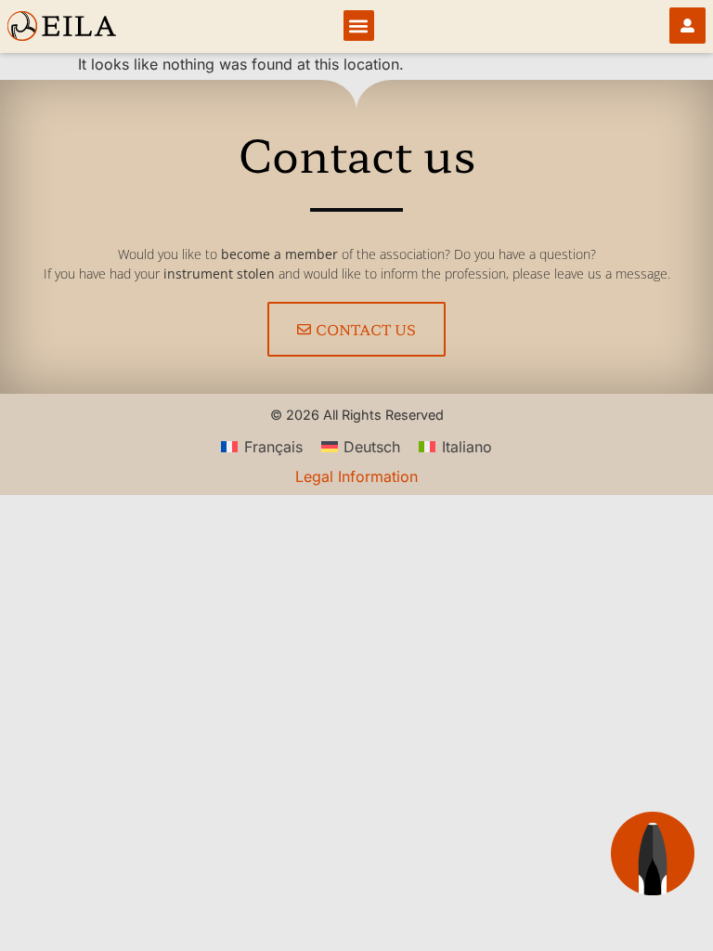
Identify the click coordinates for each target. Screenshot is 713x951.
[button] (359, 25)
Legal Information (356, 476)
